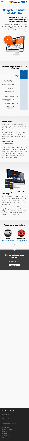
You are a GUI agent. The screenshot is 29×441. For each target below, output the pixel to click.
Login (23, 2)
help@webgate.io (5, 421)
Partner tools (4, 433)
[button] (13, 251)
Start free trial (14, 272)
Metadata (3, 439)
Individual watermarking (6, 429)
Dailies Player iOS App (6, 437)
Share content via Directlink (7, 427)
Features (4, 425)
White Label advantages (6, 435)
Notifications (4, 431)
